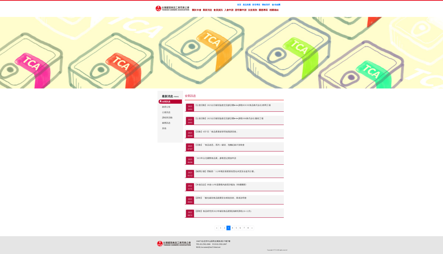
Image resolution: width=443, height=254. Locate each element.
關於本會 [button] (196, 10)
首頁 (239, 5)
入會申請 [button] (228, 10)
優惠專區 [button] (263, 10)
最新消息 (207, 10)
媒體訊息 (166, 123)
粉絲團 (277, 5)
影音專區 (256, 5)
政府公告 (166, 107)
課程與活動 (167, 117)
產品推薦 (247, 5)
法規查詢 (252, 10)
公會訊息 (166, 112)
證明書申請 (241, 10)
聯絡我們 (266, 5)
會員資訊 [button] (218, 10)
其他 (164, 128)
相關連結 (274, 10)
